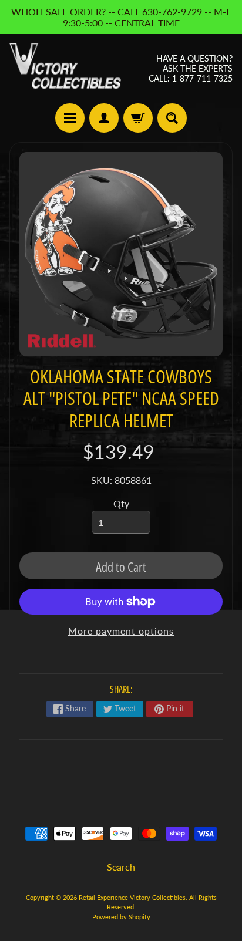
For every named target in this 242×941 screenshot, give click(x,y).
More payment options (121, 630)
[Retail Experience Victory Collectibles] (65, 68)
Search (121, 866)
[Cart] (138, 118)
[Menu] (70, 118)
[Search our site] (172, 118)
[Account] (104, 118)
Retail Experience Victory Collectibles (132, 897)
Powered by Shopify (121, 916)
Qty (121, 503)
